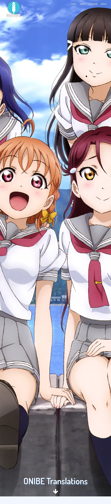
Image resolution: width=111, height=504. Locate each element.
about (103, 3)
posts (82, 3)
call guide (93, 3)
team (74, 3)
